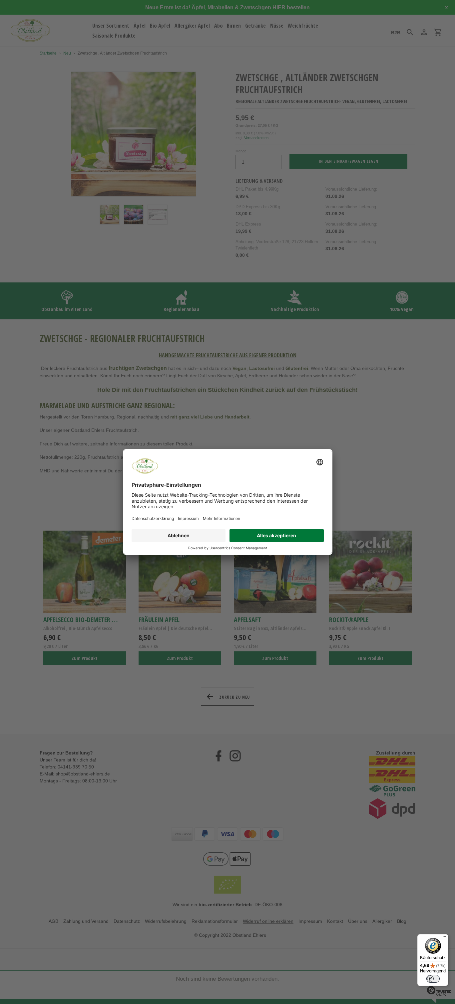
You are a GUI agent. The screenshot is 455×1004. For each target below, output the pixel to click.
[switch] (433, 979)
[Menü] (444, 938)
